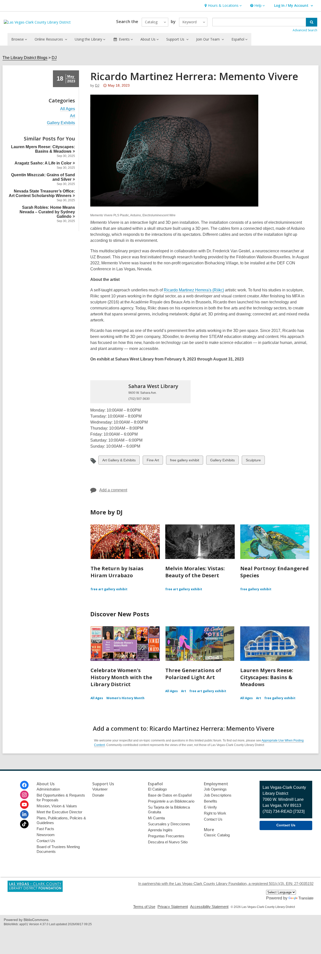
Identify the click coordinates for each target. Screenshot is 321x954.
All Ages (67, 109)
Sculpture (253, 461)
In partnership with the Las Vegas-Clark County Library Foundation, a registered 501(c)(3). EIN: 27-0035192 (225, 883)
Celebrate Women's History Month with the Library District (121, 677)
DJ (54, 58)
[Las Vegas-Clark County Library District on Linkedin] (24, 814)
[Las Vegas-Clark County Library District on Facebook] (24, 785)
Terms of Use (144, 906)
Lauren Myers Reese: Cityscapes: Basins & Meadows (266, 677)
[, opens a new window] (35, 890)
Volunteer (100, 789)
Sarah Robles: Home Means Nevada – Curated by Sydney (47, 212)
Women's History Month (125, 698)
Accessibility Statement (209, 906)
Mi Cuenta (156, 818)
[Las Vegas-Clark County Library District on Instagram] (24, 795)
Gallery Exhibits (61, 123)
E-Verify (210, 807)
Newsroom (46, 835)
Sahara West (153, 386)
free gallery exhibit (184, 461)
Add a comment (113, 490)
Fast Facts (45, 829)
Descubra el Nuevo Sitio (168, 842)
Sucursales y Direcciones (169, 824)
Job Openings (215, 789)
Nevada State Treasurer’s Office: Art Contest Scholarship (42, 193)
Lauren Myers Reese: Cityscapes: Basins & (43, 149)
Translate (305, 898)
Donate (98, 795)
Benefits (210, 801)
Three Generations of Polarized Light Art (193, 674)
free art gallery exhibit (109, 589)
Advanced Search (305, 30)
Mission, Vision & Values (57, 806)
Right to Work (215, 813)
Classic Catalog (217, 835)
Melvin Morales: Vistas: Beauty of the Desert (195, 572)
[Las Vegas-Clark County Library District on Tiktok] (24, 824)
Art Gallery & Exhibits (119, 461)
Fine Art (152, 461)
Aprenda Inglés (160, 830)
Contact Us (46, 841)
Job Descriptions (217, 795)
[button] (222, 5)
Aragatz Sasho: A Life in (43, 163)
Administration (48, 789)
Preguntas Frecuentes (166, 836)
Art (72, 116)
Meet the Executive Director (59, 812)
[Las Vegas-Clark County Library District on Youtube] (24, 804)
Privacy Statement (172, 906)
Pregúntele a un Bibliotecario (171, 801)
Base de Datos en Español (170, 795)
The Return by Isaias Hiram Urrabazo (117, 572)
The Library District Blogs (25, 58)
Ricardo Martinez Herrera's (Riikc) (194, 290)
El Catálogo (157, 789)
